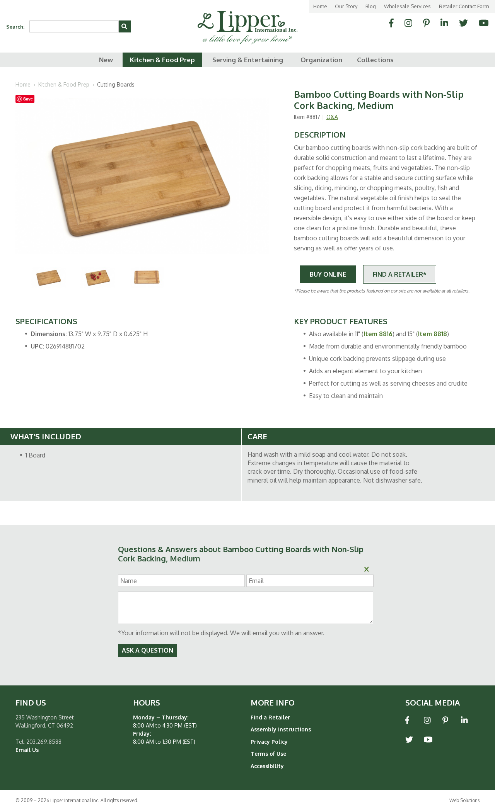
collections (375, 60)
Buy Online (328, 274)
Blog (370, 6)
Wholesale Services (407, 6)
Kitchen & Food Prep (63, 84)
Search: (15, 27)
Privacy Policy (269, 741)
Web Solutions (464, 800)
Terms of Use (268, 753)
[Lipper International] (247, 22)
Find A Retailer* (400, 274)
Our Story (346, 6)
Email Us (27, 749)
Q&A (332, 117)
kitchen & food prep (162, 60)
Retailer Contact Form (464, 6)
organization (321, 60)
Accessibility (267, 766)
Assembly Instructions (281, 729)
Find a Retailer (270, 717)
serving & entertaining (247, 60)
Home (320, 6)
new (106, 60)
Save (28, 99)
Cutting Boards (116, 84)
